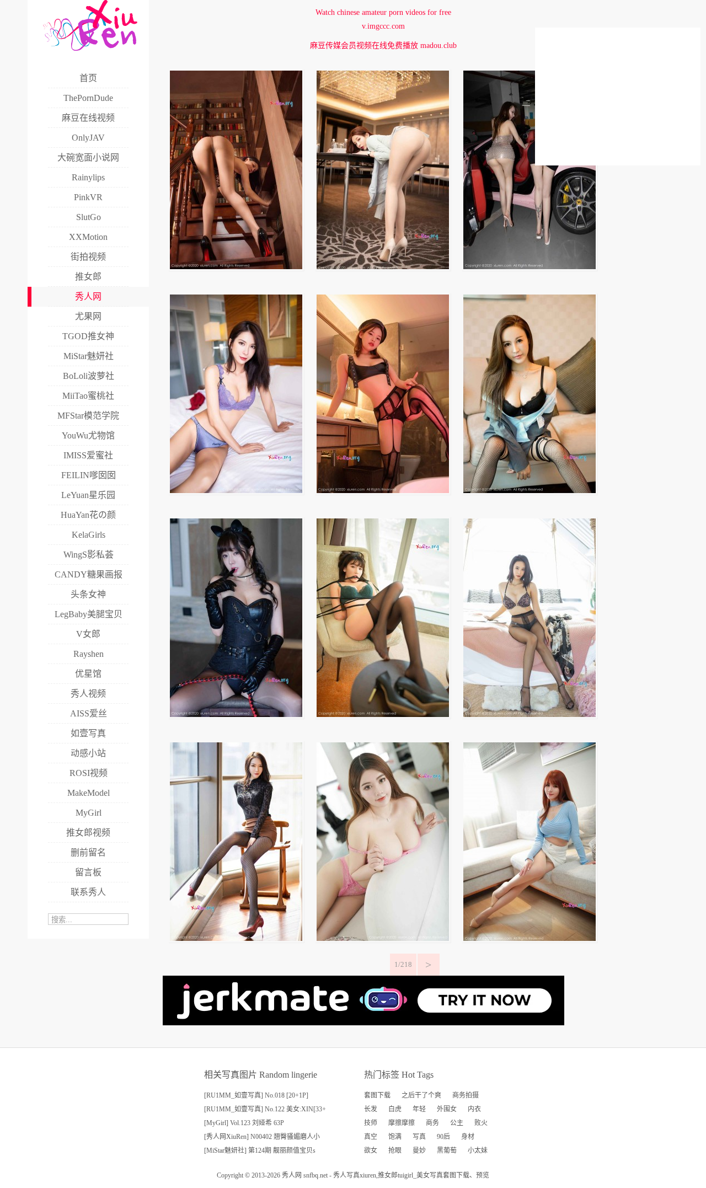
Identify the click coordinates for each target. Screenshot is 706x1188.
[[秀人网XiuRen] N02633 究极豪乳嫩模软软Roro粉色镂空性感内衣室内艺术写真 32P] (383, 938)
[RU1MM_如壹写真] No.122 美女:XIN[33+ (265, 1109)
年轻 (419, 1109)
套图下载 (377, 1095)
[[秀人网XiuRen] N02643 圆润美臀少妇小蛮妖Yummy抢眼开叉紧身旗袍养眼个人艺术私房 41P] (236, 267)
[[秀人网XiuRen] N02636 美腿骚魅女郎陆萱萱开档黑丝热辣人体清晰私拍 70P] (383, 714)
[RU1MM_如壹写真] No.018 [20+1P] (256, 1095)
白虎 (395, 1109)
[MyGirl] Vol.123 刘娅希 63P (244, 1123)
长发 (370, 1109)
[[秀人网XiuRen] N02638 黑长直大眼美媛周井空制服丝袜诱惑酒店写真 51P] (529, 490)
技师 (370, 1123)
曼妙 (419, 1150)
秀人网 (292, 1175)
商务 (432, 1123)
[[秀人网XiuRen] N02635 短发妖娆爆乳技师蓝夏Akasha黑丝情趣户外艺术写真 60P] (529, 714)
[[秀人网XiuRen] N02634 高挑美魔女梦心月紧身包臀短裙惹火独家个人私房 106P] (236, 938)
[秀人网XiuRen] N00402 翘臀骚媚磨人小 (262, 1137)
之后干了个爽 (421, 1095)
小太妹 (478, 1150)
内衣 (474, 1109)
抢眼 (395, 1150)
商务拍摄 (465, 1095)
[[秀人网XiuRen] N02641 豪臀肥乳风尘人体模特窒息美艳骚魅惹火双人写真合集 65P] (529, 267)
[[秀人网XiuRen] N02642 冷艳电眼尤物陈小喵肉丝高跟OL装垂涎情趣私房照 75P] (383, 267)
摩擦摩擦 (401, 1123)
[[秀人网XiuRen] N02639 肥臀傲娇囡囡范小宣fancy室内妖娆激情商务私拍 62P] (383, 490)
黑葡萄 (447, 1150)
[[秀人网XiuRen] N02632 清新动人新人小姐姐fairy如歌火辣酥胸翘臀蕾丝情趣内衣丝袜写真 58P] (529, 938)
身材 (467, 1137)
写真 (419, 1137)
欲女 (370, 1150)
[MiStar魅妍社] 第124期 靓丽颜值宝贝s (259, 1150)
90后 (443, 1137)
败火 (481, 1123)
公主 (456, 1123)
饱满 (395, 1137)
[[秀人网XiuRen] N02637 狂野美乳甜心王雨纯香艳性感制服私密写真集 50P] (236, 714)
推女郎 (388, 1175)
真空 (370, 1137)
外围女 (447, 1109)
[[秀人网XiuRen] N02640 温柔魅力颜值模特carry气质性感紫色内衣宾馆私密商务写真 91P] (236, 490)
